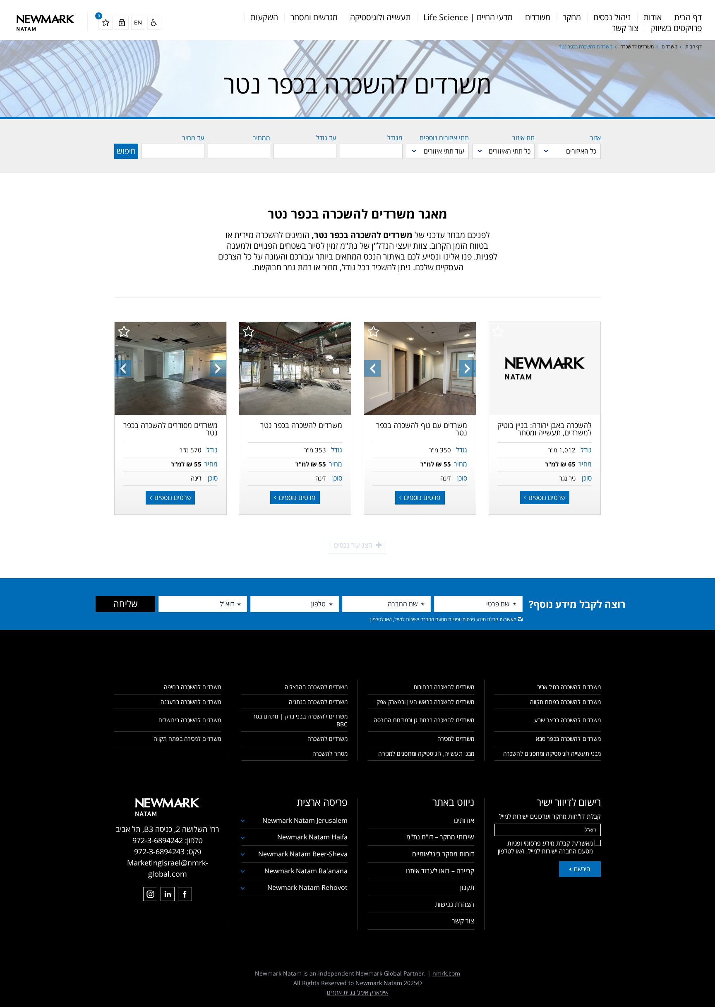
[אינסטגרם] (150, 894)
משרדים (537, 17)
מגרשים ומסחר (314, 17)
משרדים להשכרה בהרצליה (316, 687)
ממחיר (261, 138)
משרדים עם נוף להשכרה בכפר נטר (421, 428)
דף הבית (688, 17)
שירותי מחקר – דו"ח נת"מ (440, 836)
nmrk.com (446, 973)
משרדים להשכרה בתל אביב (569, 687)
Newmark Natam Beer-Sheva (303, 853)
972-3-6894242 (157, 840)
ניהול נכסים (612, 17)
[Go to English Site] (138, 23)
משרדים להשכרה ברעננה (191, 702)
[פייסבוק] (185, 894)
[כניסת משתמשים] (122, 23)
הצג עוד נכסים (354, 545)
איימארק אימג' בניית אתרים (358, 992)
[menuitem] (688, 17)
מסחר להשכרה (330, 753)
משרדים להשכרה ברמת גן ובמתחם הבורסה (424, 720)
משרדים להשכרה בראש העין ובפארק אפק (425, 702)
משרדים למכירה (455, 739)
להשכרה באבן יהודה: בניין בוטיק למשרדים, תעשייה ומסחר (544, 428)
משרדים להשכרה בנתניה (318, 702)
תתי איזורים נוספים (444, 138)
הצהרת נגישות (454, 904)
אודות (652, 17)
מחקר (572, 17)
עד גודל (326, 138)
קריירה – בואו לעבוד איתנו (439, 870)
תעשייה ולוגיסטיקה (380, 17)
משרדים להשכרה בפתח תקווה (565, 702)
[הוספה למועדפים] (498, 331)
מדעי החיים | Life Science (468, 17)
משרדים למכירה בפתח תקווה (187, 739)
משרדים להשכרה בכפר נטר (301, 425)
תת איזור (523, 138)
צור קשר (625, 28)
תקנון (467, 887)
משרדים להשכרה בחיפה (192, 687)
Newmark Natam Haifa (312, 836)
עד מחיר (193, 138)
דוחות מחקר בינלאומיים (443, 853)
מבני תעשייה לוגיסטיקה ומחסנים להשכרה (552, 753)
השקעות (264, 17)
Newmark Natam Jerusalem (305, 820)
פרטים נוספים (546, 497)
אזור (595, 138)
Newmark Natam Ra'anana (306, 870)
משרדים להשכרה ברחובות (443, 687)
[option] (420, 368)
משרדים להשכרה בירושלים (189, 720)
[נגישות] (154, 23)
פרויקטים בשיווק (676, 28)
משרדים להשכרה (637, 46)
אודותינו (463, 820)
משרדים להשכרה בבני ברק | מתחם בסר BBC (300, 720)
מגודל (395, 138)
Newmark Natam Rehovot (307, 887)
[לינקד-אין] (168, 894)
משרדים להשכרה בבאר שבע (567, 720)
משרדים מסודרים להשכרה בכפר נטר (170, 428)
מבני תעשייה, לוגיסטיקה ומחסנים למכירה (426, 753)
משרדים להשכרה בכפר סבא (568, 739)
